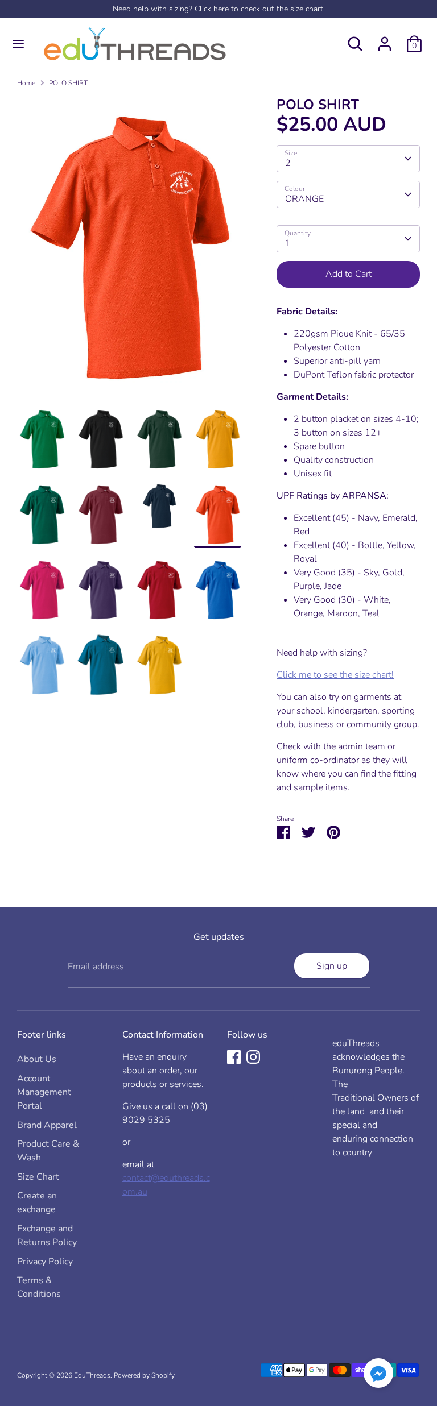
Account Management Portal (44, 1092)
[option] (130, 251)
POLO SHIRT (68, 83)
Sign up (331, 966)
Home (26, 83)
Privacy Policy (45, 1261)
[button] (378, 1375)
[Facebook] (234, 1057)
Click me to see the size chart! (335, 675)
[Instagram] (253, 1057)
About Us (36, 1059)
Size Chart (38, 1177)
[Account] (384, 39)
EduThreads (92, 1375)
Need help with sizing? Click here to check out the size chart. (219, 8)
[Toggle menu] (18, 43)
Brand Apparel (47, 1125)
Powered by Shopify (144, 1375)
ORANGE (304, 199)
